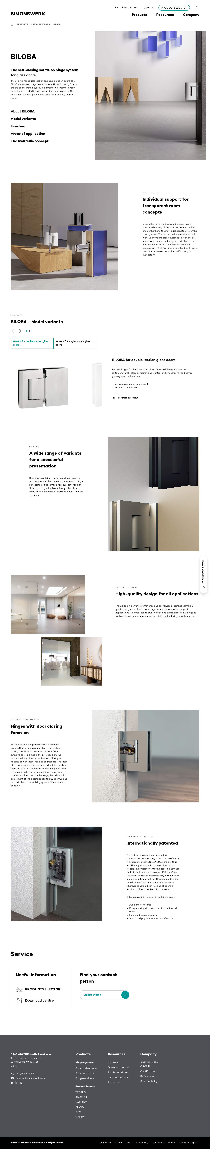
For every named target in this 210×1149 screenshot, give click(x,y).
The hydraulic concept (30, 141)
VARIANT (81, 1102)
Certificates (147, 1071)
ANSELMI (81, 1097)
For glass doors (84, 1078)
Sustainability (148, 1081)
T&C (129, 1143)
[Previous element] (14, 331)
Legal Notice (158, 1143)
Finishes (18, 126)
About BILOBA (23, 111)
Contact (149, 7)
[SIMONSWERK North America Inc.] (28, 14)
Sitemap (172, 1143)
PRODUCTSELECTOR (174, 8)
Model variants (23, 119)
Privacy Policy (141, 1143)
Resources (116, 1054)
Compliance (105, 1143)
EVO (78, 1112)
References (147, 1076)
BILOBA (80, 1107)
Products (83, 1054)
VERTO (79, 1117)
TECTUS (80, 1092)
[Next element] (20, 331)
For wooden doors (86, 1068)
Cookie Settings (188, 1143)
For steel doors (84, 1073)
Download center (118, 1067)
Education (114, 1082)
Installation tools (118, 1077)
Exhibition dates (118, 1072)
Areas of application (28, 134)
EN (126, 7)
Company (148, 1054)
